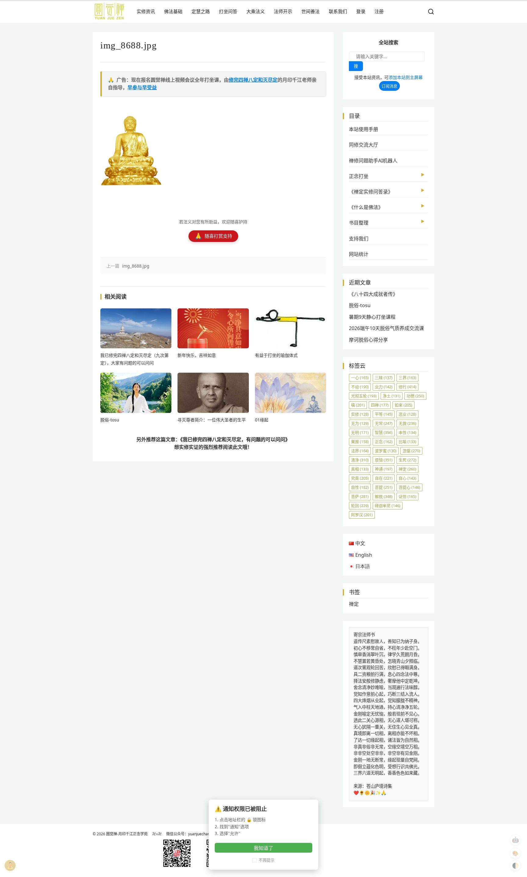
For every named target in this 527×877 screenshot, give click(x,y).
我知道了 (263, 848)
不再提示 (266, 860)
